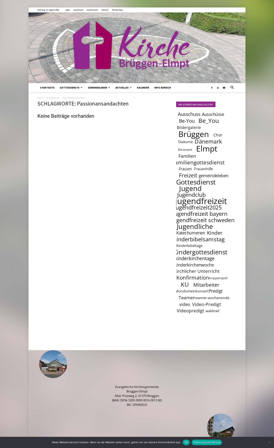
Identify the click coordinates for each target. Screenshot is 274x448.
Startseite (47, 87)
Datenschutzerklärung (206, 442)
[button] (232, 88)
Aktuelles (122, 87)
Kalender (143, 87)
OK (186, 442)
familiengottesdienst (199, 162)
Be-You (187, 121)
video (184, 304)
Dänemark (208, 141)
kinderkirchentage (195, 258)
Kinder (214, 232)
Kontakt (105, 10)
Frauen (185, 168)
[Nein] (269, 442)
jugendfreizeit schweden (202, 220)
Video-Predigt (206, 304)
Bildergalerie (189, 127)
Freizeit (188, 175)
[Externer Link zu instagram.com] (218, 87)
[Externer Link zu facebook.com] (212, 87)
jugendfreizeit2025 (198, 207)
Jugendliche (195, 226)
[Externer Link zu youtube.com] (224, 87)
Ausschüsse (213, 114)
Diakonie (185, 141)
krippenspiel (218, 278)
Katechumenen (190, 233)
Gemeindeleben (97, 87)
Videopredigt (190, 310)
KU (185, 284)
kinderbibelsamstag (199, 239)
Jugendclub (191, 194)
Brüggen (193, 133)
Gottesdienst (196, 182)
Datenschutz (92, 10)
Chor (217, 135)
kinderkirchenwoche (194, 265)
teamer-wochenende (212, 297)
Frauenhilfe (203, 168)
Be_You (209, 120)
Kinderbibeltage (189, 245)
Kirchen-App (117, 10)
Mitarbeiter (206, 284)
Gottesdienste (69, 87)
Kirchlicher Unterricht (197, 271)
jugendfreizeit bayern (200, 213)
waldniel (212, 310)
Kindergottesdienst (200, 252)
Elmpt (207, 148)
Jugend (190, 188)
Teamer (187, 297)
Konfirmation (192, 277)
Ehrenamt (185, 150)
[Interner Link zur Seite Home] (137, 47)
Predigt (216, 291)
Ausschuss (189, 114)
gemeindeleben (214, 175)
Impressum (78, 10)
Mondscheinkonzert (192, 291)
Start (39, 97)
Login (67, 10)
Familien (187, 156)
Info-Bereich (162, 87)
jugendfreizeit (201, 201)
